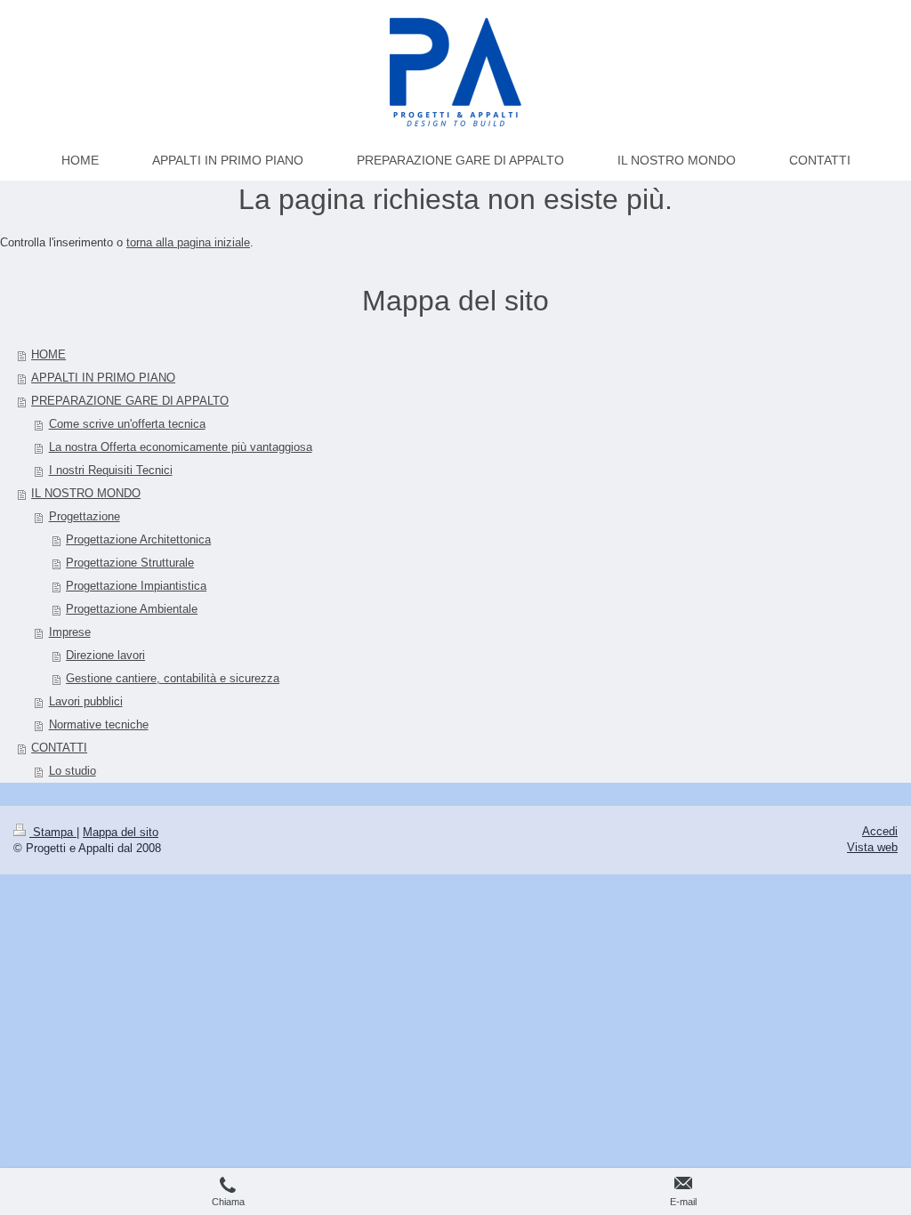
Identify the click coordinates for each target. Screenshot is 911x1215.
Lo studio (72, 770)
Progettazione (84, 516)
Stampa (53, 832)
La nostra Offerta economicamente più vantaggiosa (180, 447)
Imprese (70, 632)
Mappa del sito (120, 832)
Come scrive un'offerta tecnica (127, 423)
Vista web (872, 847)
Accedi (880, 831)
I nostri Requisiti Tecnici (111, 470)
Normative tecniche (99, 724)
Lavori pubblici (86, 701)
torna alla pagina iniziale (188, 242)
